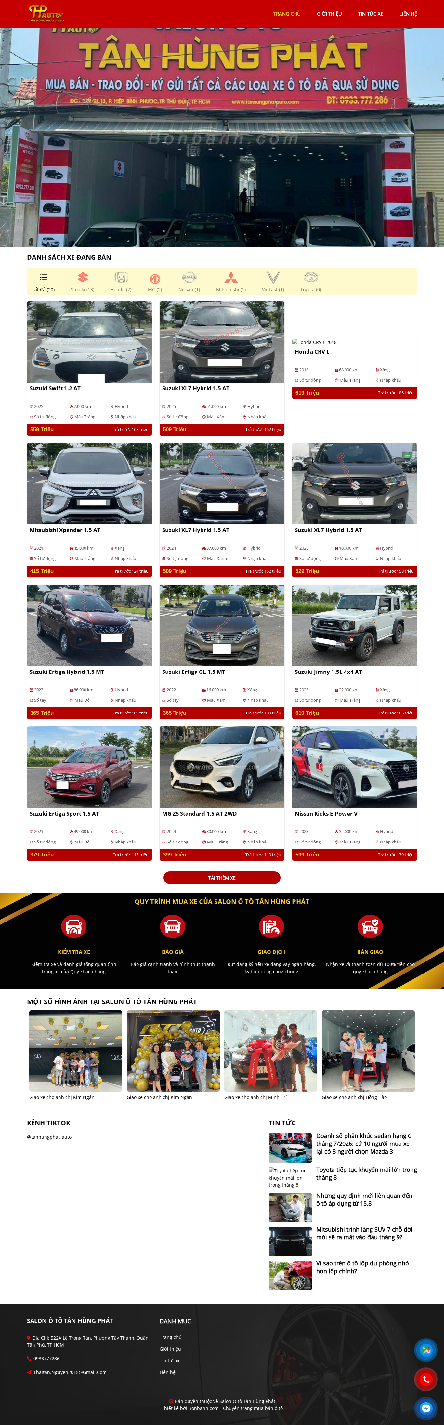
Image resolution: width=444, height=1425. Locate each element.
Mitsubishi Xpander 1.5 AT (65, 530)
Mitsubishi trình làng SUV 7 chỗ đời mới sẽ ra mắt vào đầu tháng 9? (364, 1233)
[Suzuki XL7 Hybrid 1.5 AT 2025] (222, 341)
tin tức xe (370, 13)
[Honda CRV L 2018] (314, 342)
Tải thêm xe (222, 878)
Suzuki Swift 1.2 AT (55, 388)
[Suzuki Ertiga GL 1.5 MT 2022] (222, 625)
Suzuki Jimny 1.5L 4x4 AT (328, 671)
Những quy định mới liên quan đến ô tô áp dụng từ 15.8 (364, 1199)
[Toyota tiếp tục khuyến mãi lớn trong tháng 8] (290, 1177)
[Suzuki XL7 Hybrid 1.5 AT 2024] (222, 483)
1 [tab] (218, 237)
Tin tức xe (170, 1360)
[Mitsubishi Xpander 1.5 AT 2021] (89, 483)
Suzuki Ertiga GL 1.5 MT (193, 671)
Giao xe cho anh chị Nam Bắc (353, 1097)
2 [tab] (225, 237)
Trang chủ (171, 1337)
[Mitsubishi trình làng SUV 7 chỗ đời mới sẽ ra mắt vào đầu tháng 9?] (290, 1241)
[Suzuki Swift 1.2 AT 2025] (89, 341)
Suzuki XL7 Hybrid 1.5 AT (195, 388)
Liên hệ (168, 1372)
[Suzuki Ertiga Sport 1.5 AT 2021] (89, 767)
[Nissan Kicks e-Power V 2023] (354, 767)
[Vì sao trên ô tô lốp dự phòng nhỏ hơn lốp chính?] (290, 1275)
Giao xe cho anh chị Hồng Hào (159, 1097)
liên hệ (408, 13)
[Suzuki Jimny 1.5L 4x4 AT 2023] (354, 625)
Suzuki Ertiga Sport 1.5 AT (64, 813)
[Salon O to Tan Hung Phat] (46, 13)
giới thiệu (329, 13)
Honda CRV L (312, 351)
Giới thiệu (170, 1349)
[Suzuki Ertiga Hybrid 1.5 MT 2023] (89, 625)
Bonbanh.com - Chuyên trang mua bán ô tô (236, 1408)
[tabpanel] (222, 137)
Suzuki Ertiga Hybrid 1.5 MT (67, 671)
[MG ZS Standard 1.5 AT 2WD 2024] (222, 767)
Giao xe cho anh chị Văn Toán (256, 1097)
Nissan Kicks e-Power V (326, 813)
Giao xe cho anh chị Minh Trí (60, 1097)
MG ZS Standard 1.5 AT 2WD (199, 813)
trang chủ (287, 13)
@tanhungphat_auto (49, 1137)
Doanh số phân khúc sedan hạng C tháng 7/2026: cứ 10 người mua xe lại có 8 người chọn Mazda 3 (363, 1143)
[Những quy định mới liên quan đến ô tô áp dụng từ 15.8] (290, 1207)
